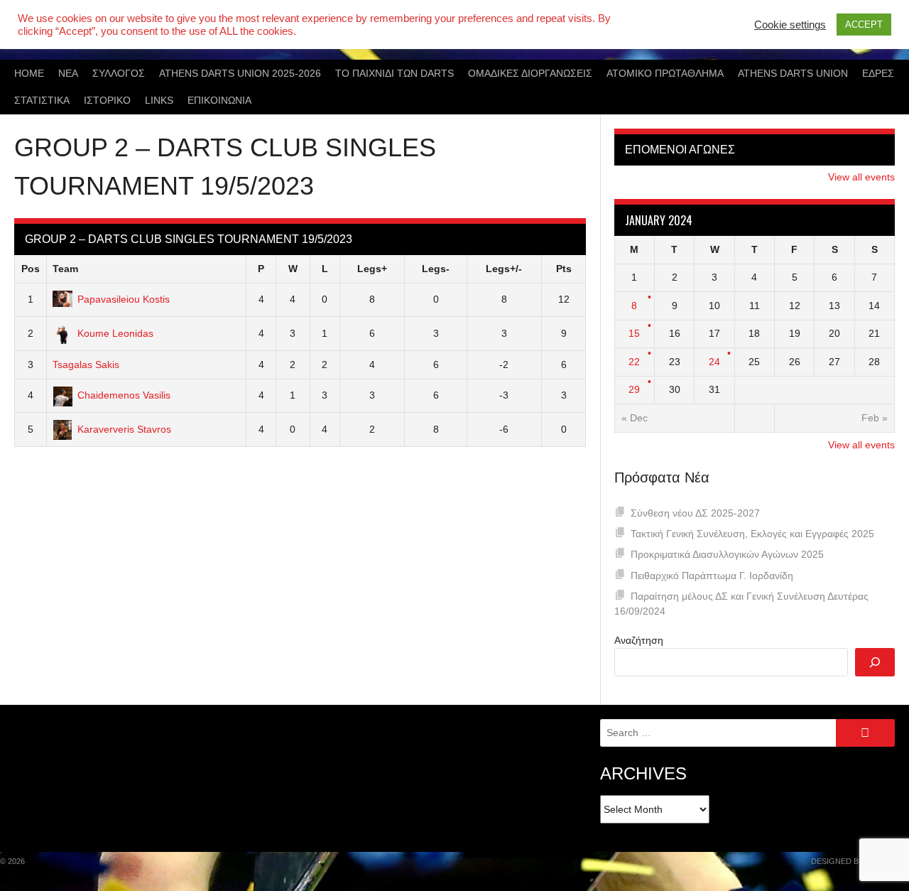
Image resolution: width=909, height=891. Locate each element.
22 (634, 361)
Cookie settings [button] (790, 25)
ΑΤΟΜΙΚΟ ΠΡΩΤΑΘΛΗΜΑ (665, 73)
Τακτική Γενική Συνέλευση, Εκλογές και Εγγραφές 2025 (752, 533)
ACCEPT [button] (864, 24)
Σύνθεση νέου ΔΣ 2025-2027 (695, 513)
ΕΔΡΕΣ (878, 73)
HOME (29, 73)
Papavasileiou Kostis (123, 299)
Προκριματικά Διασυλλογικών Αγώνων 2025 (727, 554)
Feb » (874, 417)
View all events (861, 177)
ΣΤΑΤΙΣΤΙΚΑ (42, 100)
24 (714, 361)
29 (634, 389)
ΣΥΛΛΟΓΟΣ (118, 73)
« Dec (634, 417)
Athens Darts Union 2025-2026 (240, 73)
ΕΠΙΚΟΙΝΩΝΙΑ (219, 100)
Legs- (436, 268)
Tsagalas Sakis (86, 364)
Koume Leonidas (115, 333)
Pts (564, 268)
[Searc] (875, 662)
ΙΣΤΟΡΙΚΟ (107, 100)
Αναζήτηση (638, 640)
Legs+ (372, 268)
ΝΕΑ (68, 73)
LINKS (159, 100)
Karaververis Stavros (124, 429)
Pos (30, 268)
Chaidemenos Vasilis (123, 395)
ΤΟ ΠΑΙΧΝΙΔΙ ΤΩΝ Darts (394, 73)
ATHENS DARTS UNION (793, 73)
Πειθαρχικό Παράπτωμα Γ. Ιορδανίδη (712, 575)
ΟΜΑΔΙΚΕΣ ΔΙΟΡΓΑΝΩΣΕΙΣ (530, 73)
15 (634, 333)
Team (65, 268)
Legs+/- (504, 268)
